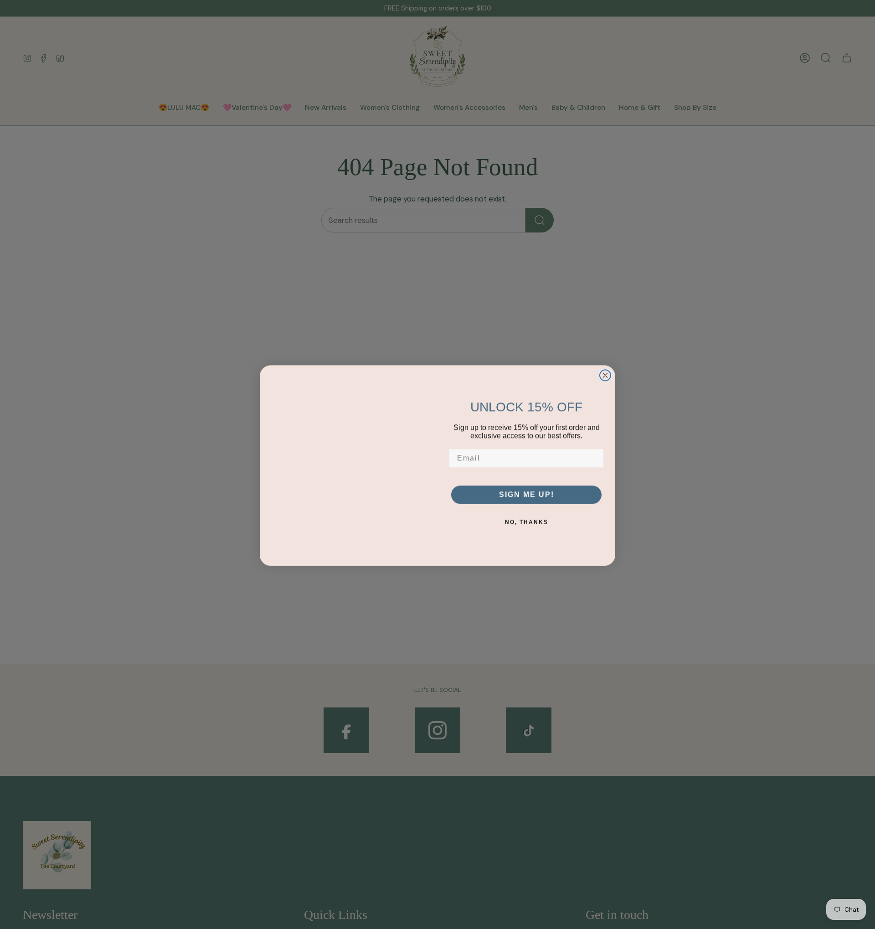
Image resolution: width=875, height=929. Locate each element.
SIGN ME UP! (526, 493)
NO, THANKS (526, 521)
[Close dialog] (605, 374)
